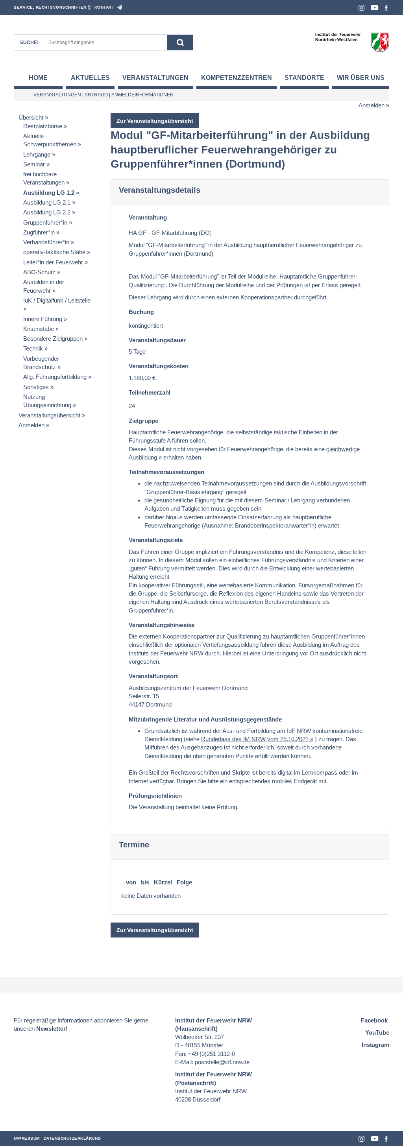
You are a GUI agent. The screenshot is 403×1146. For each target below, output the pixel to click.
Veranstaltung (148, 217)
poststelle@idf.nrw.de (222, 1062)
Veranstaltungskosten (159, 366)
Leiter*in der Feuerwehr (53, 262)
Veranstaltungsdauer (157, 340)
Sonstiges (36, 387)
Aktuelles (90, 77)
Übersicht (30, 117)
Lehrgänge (36, 154)
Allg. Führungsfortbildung (55, 376)
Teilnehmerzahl (149, 392)
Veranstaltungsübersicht (49, 415)
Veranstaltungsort (153, 676)
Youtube (375, 8)
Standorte (304, 77)
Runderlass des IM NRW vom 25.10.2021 (255, 739)
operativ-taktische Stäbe (54, 252)
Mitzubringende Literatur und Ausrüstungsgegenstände (205, 719)
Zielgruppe (143, 420)
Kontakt (104, 7)
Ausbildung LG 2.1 (46, 202)
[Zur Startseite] (352, 42)
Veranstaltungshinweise (161, 625)
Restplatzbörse (42, 126)
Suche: (29, 42)
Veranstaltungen (155, 77)
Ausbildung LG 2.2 (46, 212)
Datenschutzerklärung (72, 1138)
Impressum (27, 1138)
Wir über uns (361, 77)
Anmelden (372, 105)
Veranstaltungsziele (156, 540)
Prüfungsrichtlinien (155, 795)
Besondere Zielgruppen (53, 338)
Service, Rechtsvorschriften (50, 7)
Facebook (386, 8)
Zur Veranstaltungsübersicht (154, 121)
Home (38, 77)
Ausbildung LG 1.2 (48, 192)
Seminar (34, 164)
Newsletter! (52, 1028)
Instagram (361, 8)
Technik (33, 348)
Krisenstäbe (38, 328)
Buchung (141, 311)
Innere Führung (42, 319)
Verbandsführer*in (46, 242)
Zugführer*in (39, 232)
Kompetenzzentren (236, 77)
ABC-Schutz (39, 272)
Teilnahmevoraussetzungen (166, 472)
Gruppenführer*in (45, 222)
